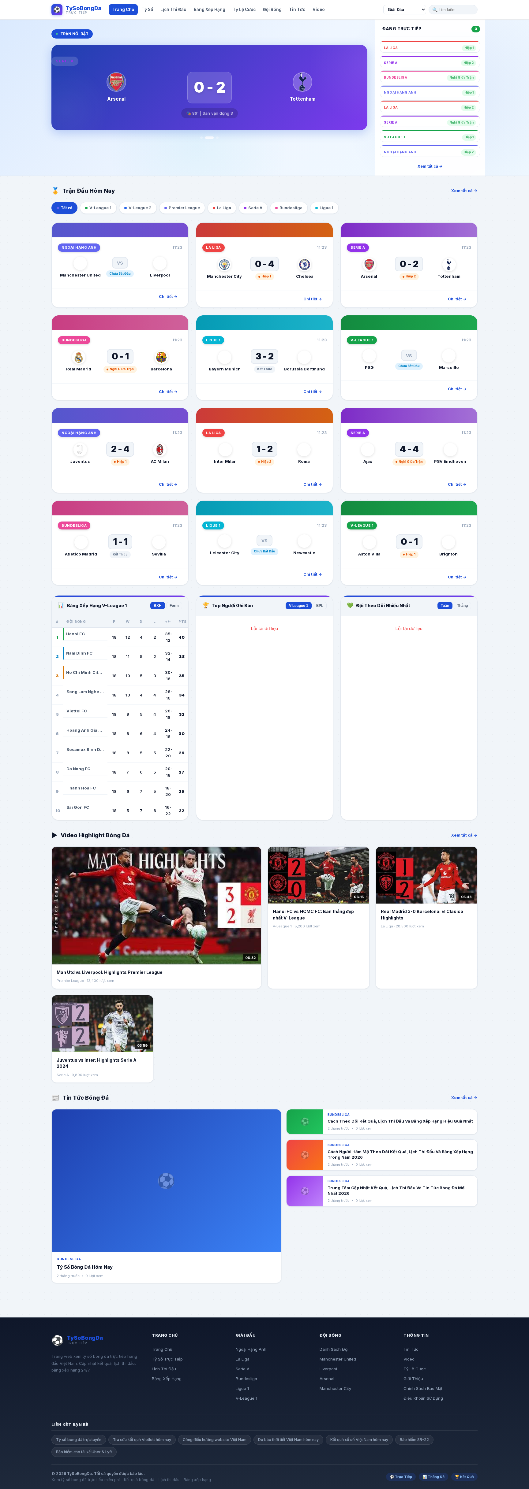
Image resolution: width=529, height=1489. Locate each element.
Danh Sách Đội (334, 1349)
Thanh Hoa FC (81, 787)
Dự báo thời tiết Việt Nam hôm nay (288, 1439)
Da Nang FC (78, 768)
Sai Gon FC (77, 807)
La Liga (242, 1359)
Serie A (242, 1368)
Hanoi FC (75, 633)
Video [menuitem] (319, 9)
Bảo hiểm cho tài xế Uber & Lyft (84, 1452)
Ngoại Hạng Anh (251, 1349)
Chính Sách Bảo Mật (422, 1388)
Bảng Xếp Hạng (167, 1378)
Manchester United (338, 1359)
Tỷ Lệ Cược (414, 1368)
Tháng (462, 605)
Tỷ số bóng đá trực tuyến (78, 1439)
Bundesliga (246, 1378)
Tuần (445, 605)
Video (409, 1359)
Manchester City (335, 1388)
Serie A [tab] (255, 207)
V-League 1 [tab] (100, 207)
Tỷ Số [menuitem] (147, 9)
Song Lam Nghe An (85, 691)
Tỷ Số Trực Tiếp (167, 1359)
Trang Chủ (162, 1349)
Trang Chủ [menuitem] (123, 9)
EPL (319, 605)
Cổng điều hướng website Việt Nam (214, 1439)
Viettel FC (76, 710)
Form (174, 605)
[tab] (201, 137)
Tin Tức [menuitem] (297, 9)
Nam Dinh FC (79, 653)
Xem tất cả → (430, 166)
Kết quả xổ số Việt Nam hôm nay (359, 1439)
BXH (158, 605)
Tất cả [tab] (66, 208)
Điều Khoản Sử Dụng (423, 1398)
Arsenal (327, 1378)
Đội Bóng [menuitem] (272, 9)
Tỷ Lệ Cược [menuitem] (244, 9)
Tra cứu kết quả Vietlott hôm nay (142, 1439)
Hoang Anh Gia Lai (85, 730)
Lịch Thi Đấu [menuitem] (173, 9)
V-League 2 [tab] (140, 207)
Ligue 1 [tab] (326, 207)
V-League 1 (298, 605)
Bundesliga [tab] (291, 207)
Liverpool (328, 1368)
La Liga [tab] (224, 207)
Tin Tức (410, 1349)
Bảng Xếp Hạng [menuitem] (209, 9)
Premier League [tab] (184, 207)
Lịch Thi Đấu (164, 1368)
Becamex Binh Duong (85, 749)
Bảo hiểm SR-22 (414, 1439)
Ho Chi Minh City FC (85, 672)
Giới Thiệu (413, 1378)
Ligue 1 (242, 1388)
